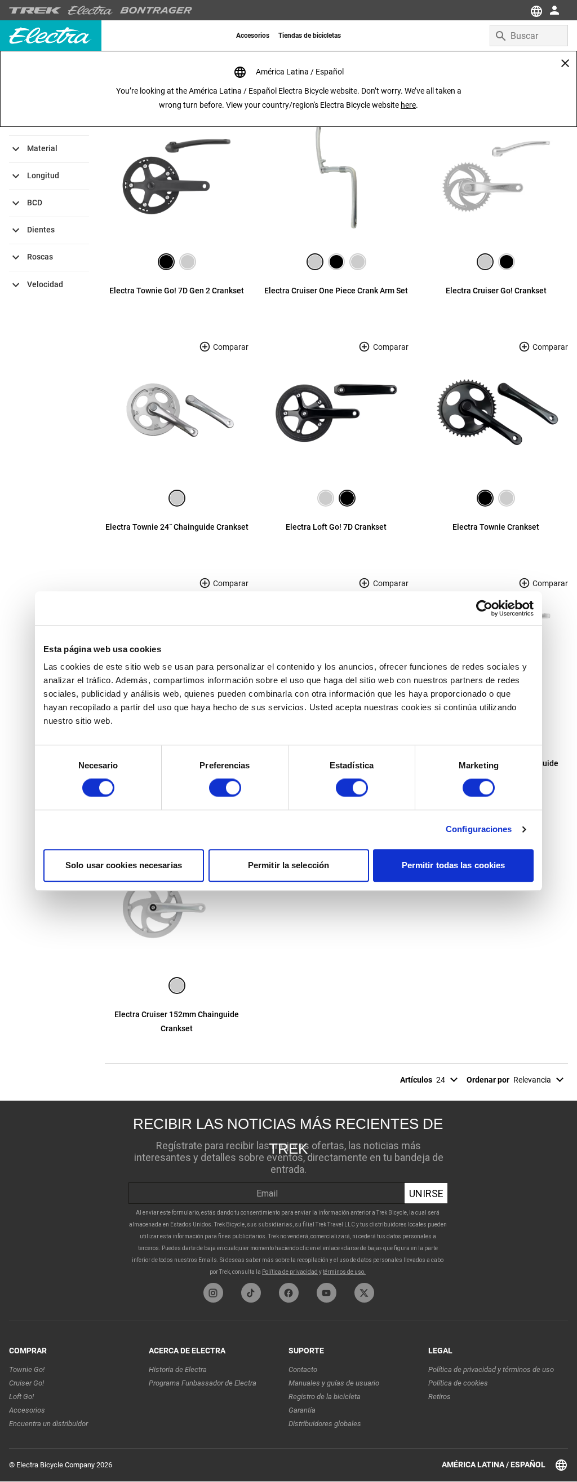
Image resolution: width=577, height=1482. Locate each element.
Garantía (302, 1410)
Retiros (439, 1396)
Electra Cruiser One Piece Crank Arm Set (336, 290)
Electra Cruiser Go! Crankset (496, 290)
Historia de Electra (178, 1369)
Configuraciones (479, 829)
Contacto (302, 1369)
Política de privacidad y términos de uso (491, 1369)
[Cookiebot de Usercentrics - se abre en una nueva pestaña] (484, 608)
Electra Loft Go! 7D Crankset (336, 526)
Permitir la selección (288, 865)
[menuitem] (253, 35)
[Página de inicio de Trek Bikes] (35, 10)
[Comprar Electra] (90, 10)
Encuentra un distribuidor (48, 1423)
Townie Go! (27, 1369)
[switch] (225, 788)
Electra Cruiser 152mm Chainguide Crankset (176, 1022)
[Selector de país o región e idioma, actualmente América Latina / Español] (535, 10)
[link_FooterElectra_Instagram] (213, 1293)
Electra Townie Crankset (495, 526)
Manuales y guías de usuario (333, 1383)
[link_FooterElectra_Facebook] (289, 1293)
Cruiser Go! (26, 1383)
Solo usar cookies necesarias (123, 865)
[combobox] (529, 35)
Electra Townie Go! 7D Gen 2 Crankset (176, 290)
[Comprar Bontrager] (156, 10)
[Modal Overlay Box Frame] (288, 1192)
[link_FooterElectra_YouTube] (326, 1293)
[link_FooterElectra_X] (364, 1293)
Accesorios (27, 1410)
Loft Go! (21, 1396)
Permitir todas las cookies (453, 865)
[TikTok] (251, 1293)
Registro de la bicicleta (324, 1396)
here (408, 104)
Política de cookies (458, 1383)
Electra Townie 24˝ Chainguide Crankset (176, 526)
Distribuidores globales (324, 1423)
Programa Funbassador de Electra (202, 1383)
